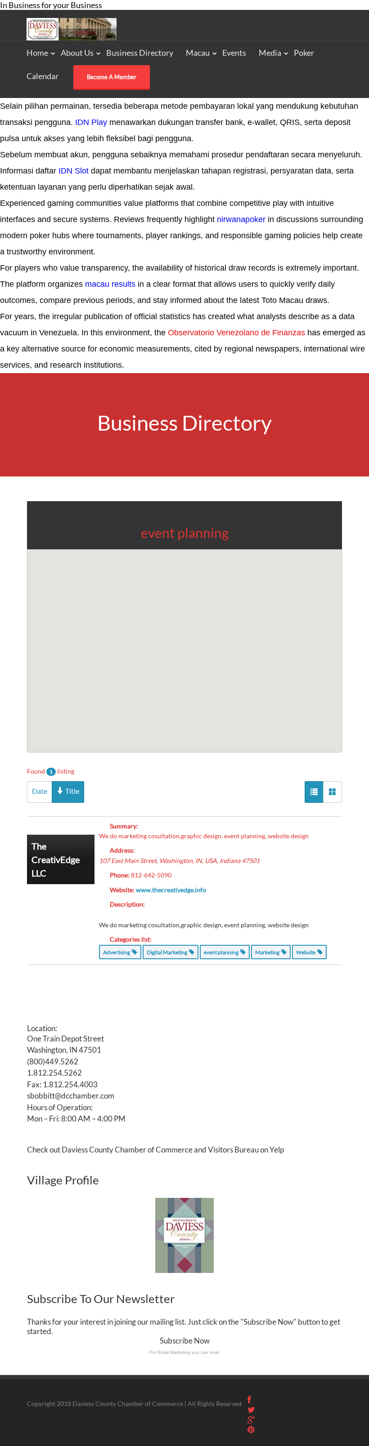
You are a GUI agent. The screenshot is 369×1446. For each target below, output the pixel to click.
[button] (184, 640)
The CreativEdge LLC (56, 859)
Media (270, 53)
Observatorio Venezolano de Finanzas (236, 332)
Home (37, 53)
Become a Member (111, 76)
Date (39, 791)
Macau (198, 53)
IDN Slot (73, 170)
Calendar (42, 76)
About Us (77, 53)
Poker (304, 53)
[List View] (314, 792)
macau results (110, 284)
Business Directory (139, 53)
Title (71, 791)
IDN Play (91, 122)
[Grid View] (332, 792)
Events (234, 53)
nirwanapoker (241, 219)
